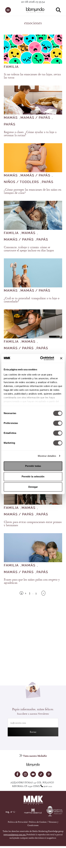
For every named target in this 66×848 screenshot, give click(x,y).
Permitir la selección (33, 476)
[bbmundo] (34, 10)
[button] (8, 10)
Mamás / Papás (35, 117)
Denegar (33, 486)
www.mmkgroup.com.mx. (15, 834)
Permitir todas (33, 466)
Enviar (33, 732)
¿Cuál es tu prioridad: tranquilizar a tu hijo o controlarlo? (31, 300)
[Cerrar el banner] (61, 358)
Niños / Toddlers (21, 182)
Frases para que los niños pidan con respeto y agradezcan (32, 581)
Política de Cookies (38, 822)
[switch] (57, 423)
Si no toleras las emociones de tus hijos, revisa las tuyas (32, 76)
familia (11, 66)
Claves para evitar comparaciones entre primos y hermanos (33, 523)
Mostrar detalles (47, 456)
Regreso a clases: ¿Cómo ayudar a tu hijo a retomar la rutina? (30, 133)
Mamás (11, 117)
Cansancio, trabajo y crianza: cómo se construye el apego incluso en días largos (29, 249)
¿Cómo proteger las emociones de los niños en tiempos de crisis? (32, 191)
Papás (9, 124)
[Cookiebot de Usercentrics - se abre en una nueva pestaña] (41, 358)
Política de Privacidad (18, 822)
